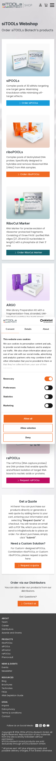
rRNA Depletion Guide (12, 695)
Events (5, 667)
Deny (28, 437)
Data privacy (8, 709)
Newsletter (7, 671)
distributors (27, 591)
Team (5, 622)
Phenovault (7, 657)
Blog (4, 681)
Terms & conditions (12, 712)
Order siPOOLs (30, 103)
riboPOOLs (7, 642)
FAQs (4, 691)
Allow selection (28, 428)
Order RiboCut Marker (29, 252)
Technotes (7, 688)
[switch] (49, 387)
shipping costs (34, 748)
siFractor (6, 650)
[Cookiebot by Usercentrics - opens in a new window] (40, 321)
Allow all (28, 418)
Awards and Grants (12, 632)
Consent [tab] (10, 329)
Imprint (5, 705)
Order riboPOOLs (29, 174)
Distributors (7, 629)
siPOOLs (6, 646)
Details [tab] (28, 329)
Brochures (7, 684)
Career (5, 625)
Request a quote (30, 565)
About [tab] (46, 329)
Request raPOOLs (29, 480)
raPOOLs (6, 653)
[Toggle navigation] (52, 5)
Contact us (30, 603)
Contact (6, 716)
